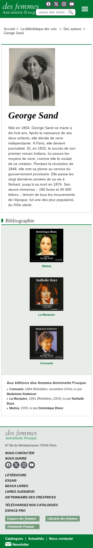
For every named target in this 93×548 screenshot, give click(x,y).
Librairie (63, 518)
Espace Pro (15, 511)
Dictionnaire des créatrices (30, 497)
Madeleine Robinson (21, 394)
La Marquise (46, 314)
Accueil (9, 29)
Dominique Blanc (51, 408)
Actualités (36, 539)
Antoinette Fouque (20, 526)
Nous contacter (19, 453)
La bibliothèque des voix (39, 29)
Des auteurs (73, 29)
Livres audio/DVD (20, 492)
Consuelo (46, 363)
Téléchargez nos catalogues (31, 505)
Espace (21, 518)
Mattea (46, 266)
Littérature (15, 475)
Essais (11, 480)
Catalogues (14, 539)
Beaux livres (16, 486)
